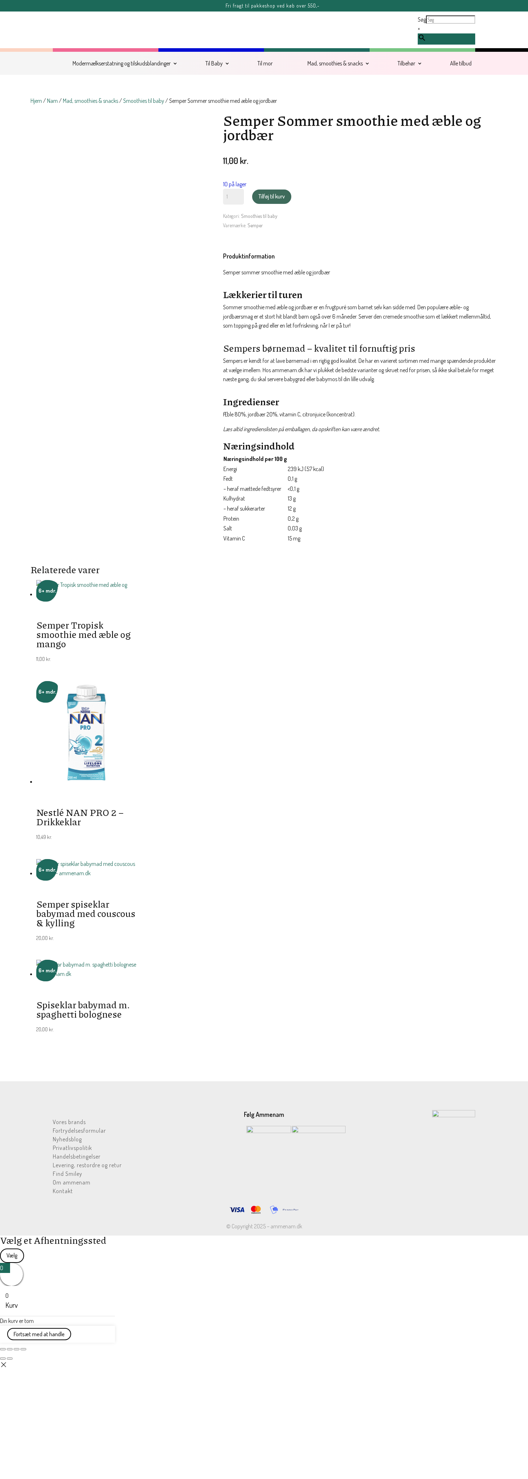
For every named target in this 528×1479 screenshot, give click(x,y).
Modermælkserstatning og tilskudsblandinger (122, 63)
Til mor (265, 63)
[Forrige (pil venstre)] (3, 1358)
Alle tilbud (461, 63)
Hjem (36, 100)
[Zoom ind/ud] (3, 1349)
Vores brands (69, 1122)
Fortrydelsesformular (79, 1131)
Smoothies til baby (143, 100)
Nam (52, 100)
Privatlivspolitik (72, 1148)
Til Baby (214, 63)
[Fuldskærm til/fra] (10, 1349)
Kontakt (63, 1191)
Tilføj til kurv (272, 196)
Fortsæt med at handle (39, 1334)
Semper (255, 225)
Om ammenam (72, 1183)
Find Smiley (67, 1174)
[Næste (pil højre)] (10, 1358)
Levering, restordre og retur (87, 1166)
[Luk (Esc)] (23, 1349)
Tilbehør (406, 63)
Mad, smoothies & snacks (335, 63)
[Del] (16, 1349)
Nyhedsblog (67, 1140)
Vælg (12, 1255)
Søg (422, 19)
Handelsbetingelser (77, 1157)
